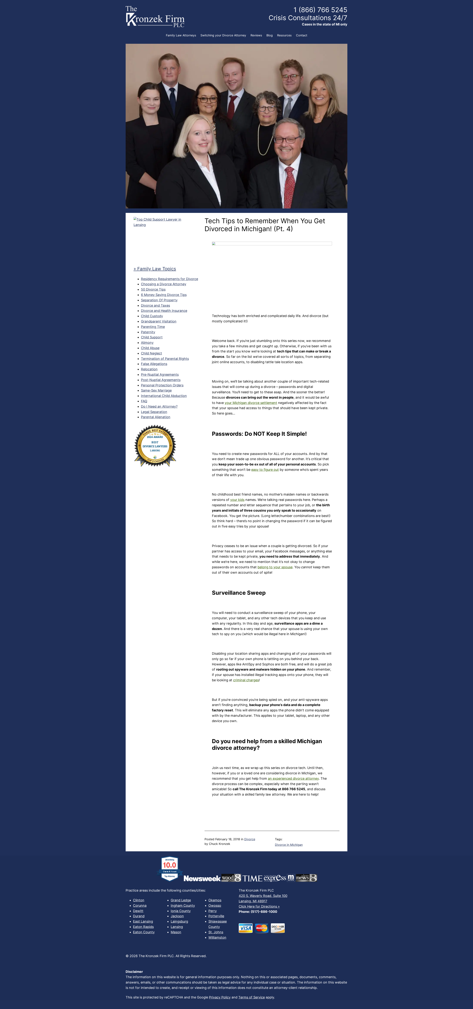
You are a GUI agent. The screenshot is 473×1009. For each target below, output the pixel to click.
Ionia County (181, 911)
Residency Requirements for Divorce (169, 279)
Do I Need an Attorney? (159, 406)
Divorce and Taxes (155, 305)
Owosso (214, 905)
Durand (138, 916)
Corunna (140, 905)
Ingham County (183, 905)
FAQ (144, 401)
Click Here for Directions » (259, 906)
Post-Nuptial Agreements (161, 380)
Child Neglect (151, 353)
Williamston (217, 937)
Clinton (138, 900)
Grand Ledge (181, 900)
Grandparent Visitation (158, 321)
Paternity (148, 332)
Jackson (177, 916)
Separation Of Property (159, 300)
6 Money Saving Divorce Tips (164, 295)
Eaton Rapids (143, 927)
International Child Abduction (164, 396)
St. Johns (215, 932)
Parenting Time (153, 327)
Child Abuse (150, 348)
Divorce (249, 839)
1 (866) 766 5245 (320, 10)
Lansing (177, 927)
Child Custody (152, 316)
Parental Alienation (155, 417)
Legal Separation (154, 412)
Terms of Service (251, 997)
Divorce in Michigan (289, 845)
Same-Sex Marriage (156, 390)
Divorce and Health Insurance (164, 311)
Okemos (214, 900)
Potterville (216, 916)
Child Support (152, 337)
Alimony (147, 343)
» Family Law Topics (155, 268)
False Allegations (154, 364)
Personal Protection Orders (162, 385)
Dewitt (138, 911)
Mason (176, 932)
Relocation (149, 369)
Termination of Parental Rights (165, 359)
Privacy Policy (220, 997)
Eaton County (144, 932)
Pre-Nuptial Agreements (160, 374)
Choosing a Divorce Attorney (163, 284)
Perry (212, 911)
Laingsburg (179, 921)
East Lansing (143, 921)
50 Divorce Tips (153, 289)
